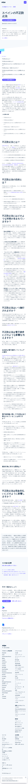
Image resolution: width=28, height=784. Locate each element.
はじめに (4, 56)
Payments (4, 685)
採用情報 (17, 738)
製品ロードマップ (19, 737)
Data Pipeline (5, 669)
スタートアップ (18, 654)
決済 (14, 6)
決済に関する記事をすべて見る (9, 565)
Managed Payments (6, 681)
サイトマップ (5, 756)
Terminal (4, 696)
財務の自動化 (18, 665)
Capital (3, 660)
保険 (16, 690)
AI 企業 (16, 678)
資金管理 (17, 672)
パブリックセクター (19, 700)
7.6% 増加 (18, 88)
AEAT (19, 84)
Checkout (4, 662)
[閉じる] (25, 777)
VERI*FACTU (15, 366)
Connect (4, 665)
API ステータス (18, 724)
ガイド (3, 737)
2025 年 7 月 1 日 (11, 325)
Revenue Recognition (7, 691)
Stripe (7, 275)
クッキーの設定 (5, 758)
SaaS (16, 676)
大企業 (16, 652)
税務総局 (16, 164)
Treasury (4, 698)
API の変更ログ (18, 726)
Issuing (3, 678)
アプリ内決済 (18, 669)
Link (3, 680)
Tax (3, 694)
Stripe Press (18, 742)
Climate (4, 663)
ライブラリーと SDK (19, 728)
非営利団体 (17, 695)
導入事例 (4, 738)
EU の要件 (20, 500)
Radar (3, 689)
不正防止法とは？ (6, 58)
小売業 (16, 702)
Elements (4, 671)
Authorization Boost (6, 656)
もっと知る (4, 38)
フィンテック (18, 683)
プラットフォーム (19, 674)
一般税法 (13, 147)
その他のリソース (6, 6)
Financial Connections (7, 672)
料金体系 (4, 652)
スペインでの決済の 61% (18, 102)
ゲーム (16, 685)
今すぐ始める (6, 601)
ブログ (3, 740)
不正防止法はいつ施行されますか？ (10, 68)
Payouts (4, 687)
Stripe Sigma (5, 692)
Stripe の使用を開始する (8, 20)
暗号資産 (4, 667)
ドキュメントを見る (6, 633)
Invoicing (4, 676)
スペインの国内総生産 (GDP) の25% (15, 192)
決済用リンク (5, 683)
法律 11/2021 (5, 145)
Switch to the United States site (9, 780)
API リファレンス (19, 722)
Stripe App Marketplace (20, 709)
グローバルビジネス (19, 667)
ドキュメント (18, 721)
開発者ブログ (18, 731)
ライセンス (4, 754)
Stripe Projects (18, 730)
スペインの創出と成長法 (9, 569)
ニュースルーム (18, 740)
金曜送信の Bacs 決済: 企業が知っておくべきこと (14, 571)
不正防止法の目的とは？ (8, 61)
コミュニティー (5, 742)
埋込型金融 (17, 663)
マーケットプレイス (19, 670)
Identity (4, 674)
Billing (3, 658)
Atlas (3, 654)
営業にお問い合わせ (16, 601)
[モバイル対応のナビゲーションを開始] (25, 2)
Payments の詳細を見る (7, 618)
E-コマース (17, 661)
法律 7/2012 (15, 506)
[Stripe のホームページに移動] (3, 645)
